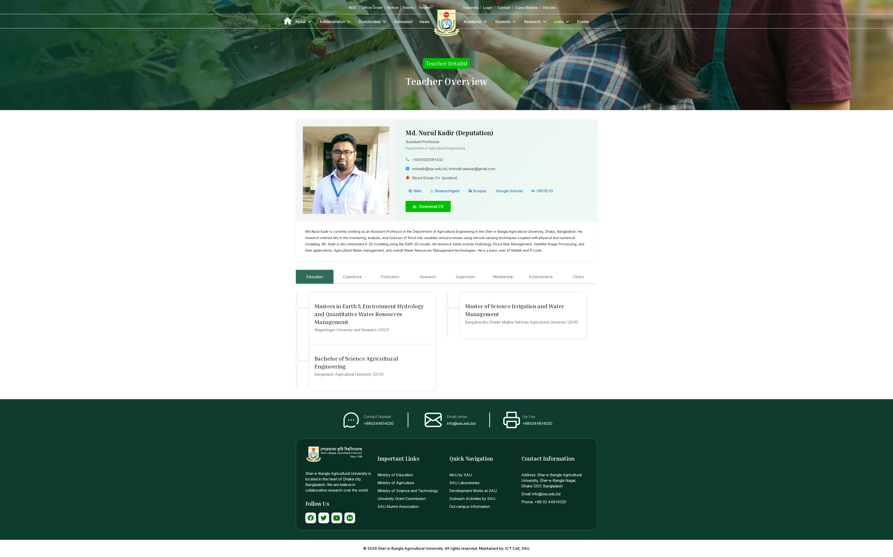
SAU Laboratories (464, 482)
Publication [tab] (390, 276)
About (300, 21)
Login (488, 7)
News (425, 21)
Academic (472, 21)
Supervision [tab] (465, 276)
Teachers (471, 7)
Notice (392, 7)
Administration (332, 21)
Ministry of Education (395, 475)
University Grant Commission (401, 498)
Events (583, 21)
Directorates (369, 21)
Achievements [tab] (541, 276)
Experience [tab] (352, 276)
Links (558, 21)
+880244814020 (379, 423)
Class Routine (526, 7)
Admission (403, 21)
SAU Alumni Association (398, 506)
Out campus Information (469, 506)
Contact (503, 7)
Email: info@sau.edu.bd (540, 494)
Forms (408, 7)
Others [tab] (578, 276)
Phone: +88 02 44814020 (543, 502)
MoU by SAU (460, 475)
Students (502, 21)
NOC (353, 7)
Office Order (372, 7)
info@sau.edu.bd (461, 423)
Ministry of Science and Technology (407, 490)
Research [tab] (428, 276)
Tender (424, 7)
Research (532, 21)
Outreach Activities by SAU (472, 498)
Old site (549, 7)
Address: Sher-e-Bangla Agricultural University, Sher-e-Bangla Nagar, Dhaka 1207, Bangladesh (551, 480)
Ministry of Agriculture (395, 482)
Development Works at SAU (473, 490)
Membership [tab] (503, 276)
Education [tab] (314, 276)
